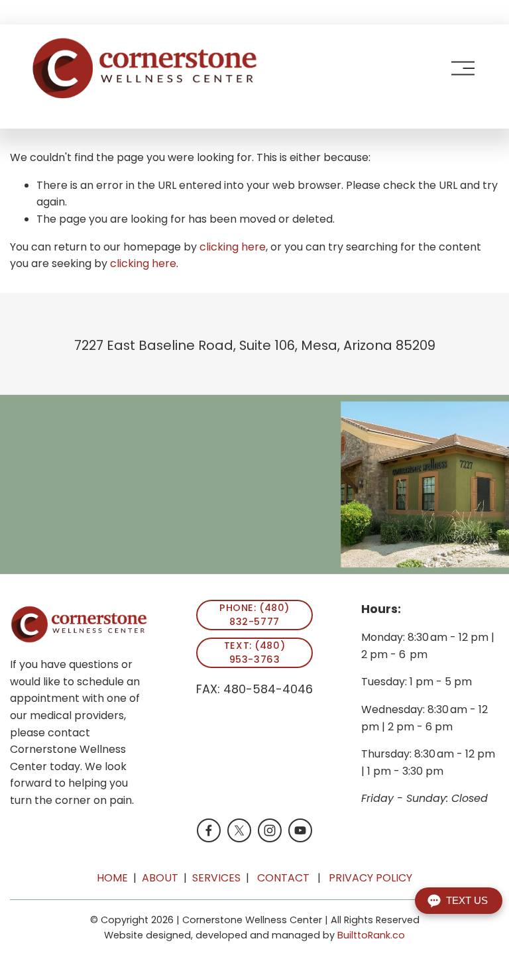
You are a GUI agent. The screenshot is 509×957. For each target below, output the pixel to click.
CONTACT (283, 877)
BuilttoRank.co (371, 935)
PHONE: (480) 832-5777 (254, 614)
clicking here (232, 246)
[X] (239, 830)
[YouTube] (300, 830)
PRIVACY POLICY (370, 877)
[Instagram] (270, 830)
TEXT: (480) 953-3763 (254, 652)
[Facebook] (209, 830)
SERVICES (216, 877)
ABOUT (160, 877)
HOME (112, 877)
